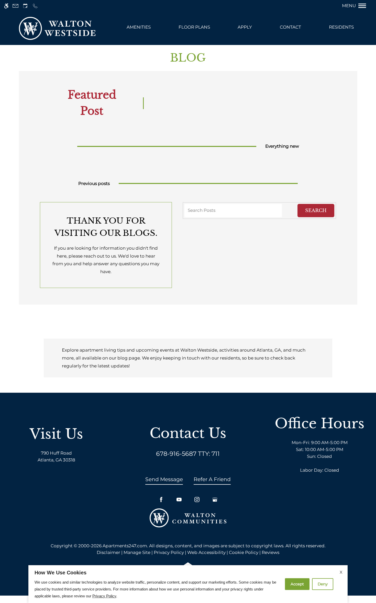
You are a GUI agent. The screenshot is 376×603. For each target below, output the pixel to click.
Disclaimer (108, 552)
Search (316, 210)
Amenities (139, 27)
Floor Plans (194, 27)
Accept (297, 584)
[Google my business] (215, 499)
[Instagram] (197, 499)
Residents (341, 27)
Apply (245, 27)
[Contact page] (15, 5)
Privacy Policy (169, 552)
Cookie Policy (243, 552)
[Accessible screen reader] (6, 5)
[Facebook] (161, 499)
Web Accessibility (206, 552)
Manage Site (137, 552)
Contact (290, 27)
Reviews (270, 552)
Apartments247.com (125, 545)
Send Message (164, 479)
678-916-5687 (188, 453)
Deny (323, 584)
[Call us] (35, 5)
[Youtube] (179, 499)
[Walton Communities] (188, 517)
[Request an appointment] (25, 5)
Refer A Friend (212, 479)
